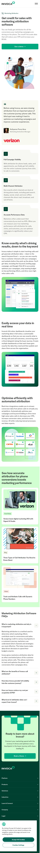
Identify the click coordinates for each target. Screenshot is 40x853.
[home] (8, 4)
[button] (36, 4)
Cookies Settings (18, 845)
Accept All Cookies (18, 839)
